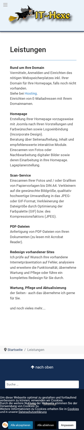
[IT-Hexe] (39, 15)
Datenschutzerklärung (33, 411)
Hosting (31, 93)
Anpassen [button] (67, 425)
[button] (5, 425)
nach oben (43, 367)
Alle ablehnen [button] (45, 425)
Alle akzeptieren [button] (20, 425)
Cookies (73, 409)
